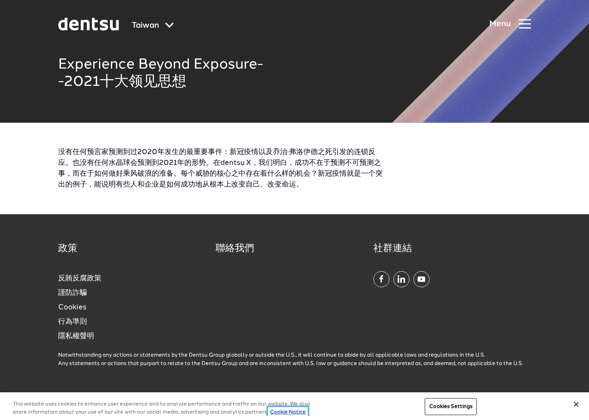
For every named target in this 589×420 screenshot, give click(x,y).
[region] (294, 406)
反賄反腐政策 (79, 278)
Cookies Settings (450, 406)
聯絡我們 (235, 249)
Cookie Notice (288, 411)
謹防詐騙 (72, 292)
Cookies (72, 307)
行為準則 (72, 321)
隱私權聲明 (76, 336)
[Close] (576, 404)
